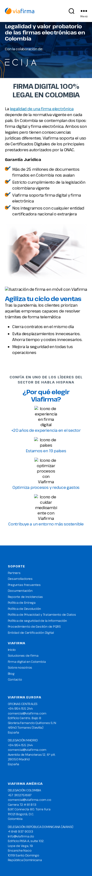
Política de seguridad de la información (37, 620)
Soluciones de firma (23, 655)
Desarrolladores (20, 578)
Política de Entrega (22, 602)
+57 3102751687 (20, 795)
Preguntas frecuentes (24, 585)
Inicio (12, 649)
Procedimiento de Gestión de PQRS (34, 626)
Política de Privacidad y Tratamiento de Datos (42, 614)
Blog (11, 673)
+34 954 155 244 (20, 708)
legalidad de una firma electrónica (42, 108)
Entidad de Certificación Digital (31, 632)
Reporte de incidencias (25, 596)
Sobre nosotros (20, 667)
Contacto (15, 679)
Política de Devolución (24, 608)
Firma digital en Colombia (27, 661)
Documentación (20, 590)
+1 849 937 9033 (20, 831)
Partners (14, 573)
